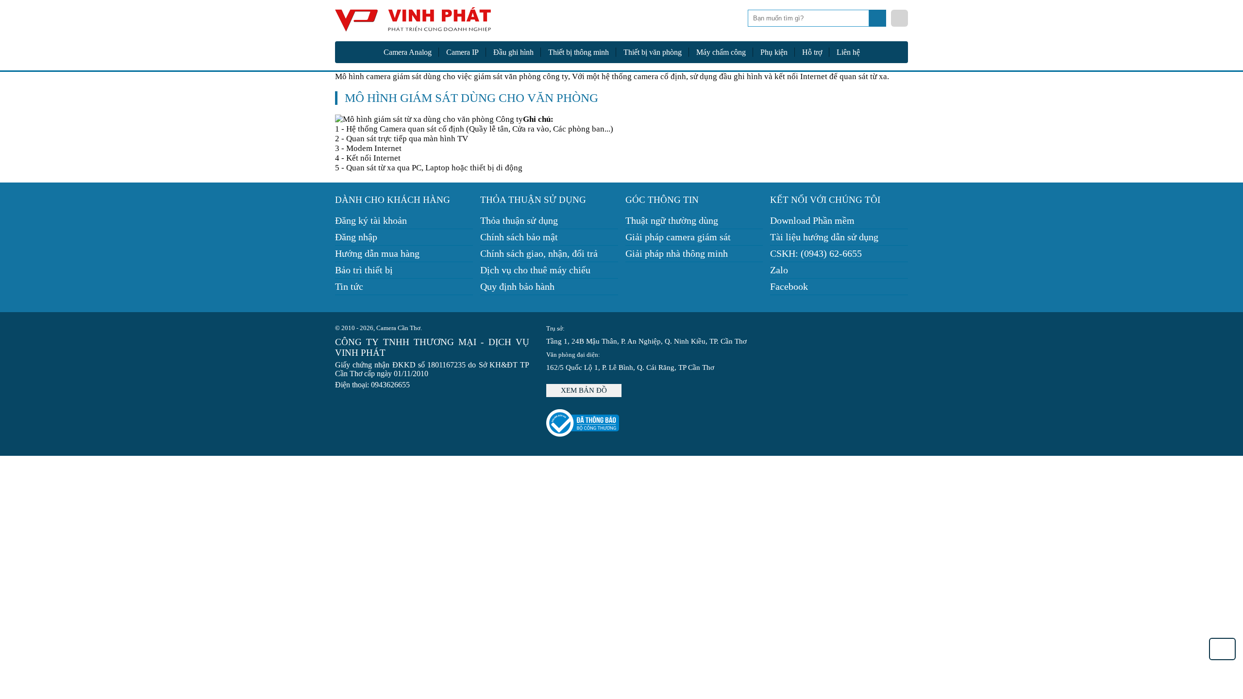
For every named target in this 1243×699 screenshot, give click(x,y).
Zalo (779, 270)
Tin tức (349, 286)
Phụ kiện (774, 52)
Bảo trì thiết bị (364, 270)
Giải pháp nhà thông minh (676, 253)
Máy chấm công (721, 52)
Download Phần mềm (812, 220)
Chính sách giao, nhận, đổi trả (539, 253)
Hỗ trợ (812, 52)
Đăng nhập (356, 237)
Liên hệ (848, 52)
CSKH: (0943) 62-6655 (816, 253)
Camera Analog (408, 52)
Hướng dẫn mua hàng (377, 253)
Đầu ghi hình (513, 52)
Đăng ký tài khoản (371, 220)
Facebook (789, 286)
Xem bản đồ (584, 390)
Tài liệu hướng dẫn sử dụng (824, 237)
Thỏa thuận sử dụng (519, 220)
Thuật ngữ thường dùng (671, 220)
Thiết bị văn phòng (652, 52)
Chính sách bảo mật (519, 237)
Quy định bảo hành (517, 286)
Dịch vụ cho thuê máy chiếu (535, 270)
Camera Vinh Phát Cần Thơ (412, 23)
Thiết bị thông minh (578, 52)
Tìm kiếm (878, 21)
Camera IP (462, 52)
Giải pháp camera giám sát (678, 237)
